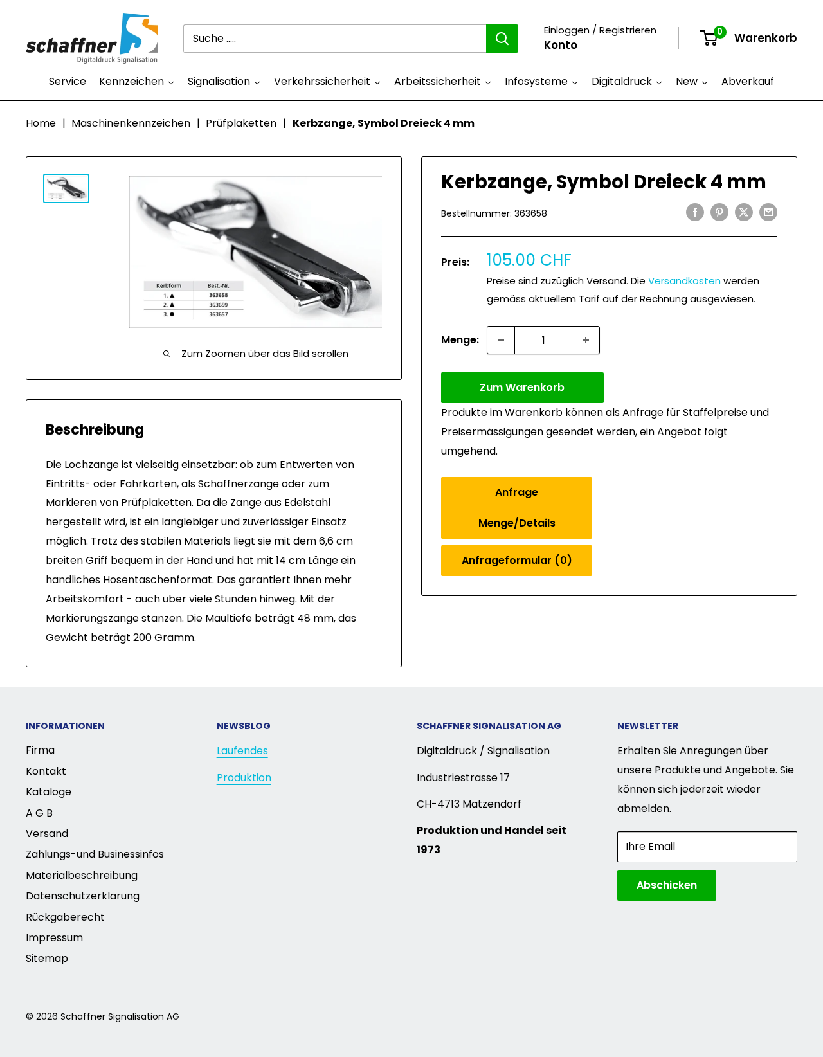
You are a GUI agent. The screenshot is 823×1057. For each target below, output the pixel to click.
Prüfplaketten (241, 123)
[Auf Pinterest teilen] (719, 212)
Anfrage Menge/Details (517, 507)
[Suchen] (502, 38)
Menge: (460, 339)
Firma (40, 750)
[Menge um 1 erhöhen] (585, 340)
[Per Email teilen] (768, 212)
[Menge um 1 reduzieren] (500, 340)
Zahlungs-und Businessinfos (95, 854)
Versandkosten (684, 280)
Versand (47, 833)
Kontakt (46, 771)
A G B (39, 813)
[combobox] (334, 38)
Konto (560, 45)
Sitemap (47, 958)
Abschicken (667, 885)
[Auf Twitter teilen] (744, 212)
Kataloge (48, 791)
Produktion (244, 777)
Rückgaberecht (65, 917)
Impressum (54, 937)
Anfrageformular (517, 559)
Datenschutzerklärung (83, 896)
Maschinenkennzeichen (130, 123)
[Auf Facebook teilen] (695, 212)
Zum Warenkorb (522, 387)
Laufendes (242, 750)
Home (41, 123)
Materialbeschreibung (82, 875)
